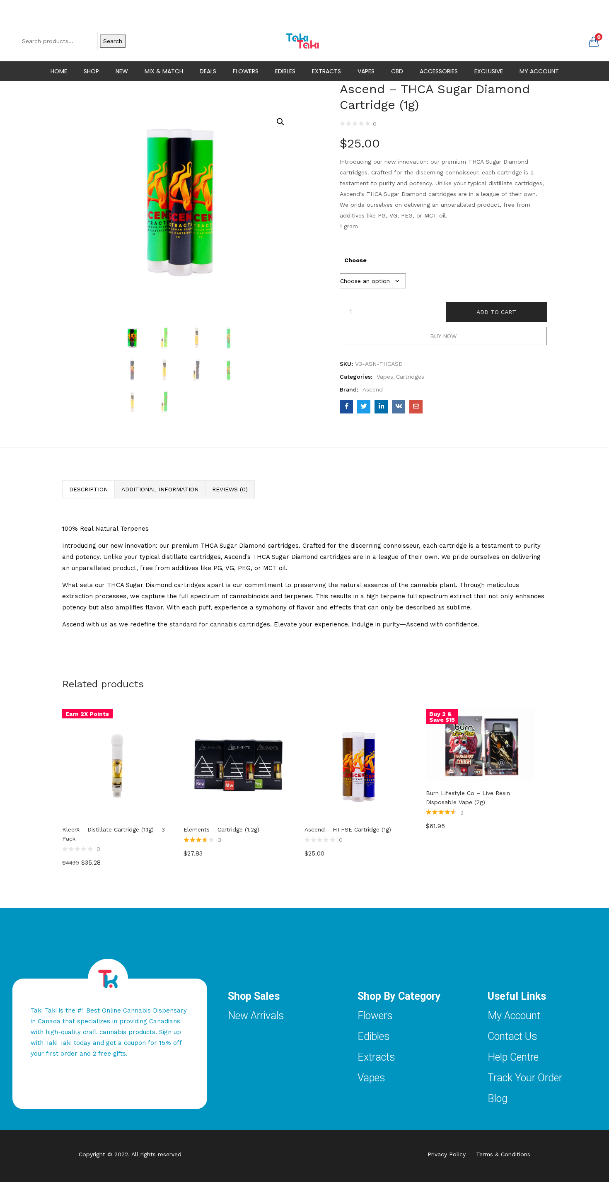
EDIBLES (285, 71)
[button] (594, 41)
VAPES (366, 71)
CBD (397, 71)
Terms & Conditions (503, 1154)
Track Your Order (525, 1078)
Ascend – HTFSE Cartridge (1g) (347, 829)
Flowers (375, 1016)
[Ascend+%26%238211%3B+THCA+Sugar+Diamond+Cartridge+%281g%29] (363, 406)
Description (88, 489)
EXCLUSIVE (488, 71)
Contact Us (512, 1036)
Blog (498, 1099)
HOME (59, 71)
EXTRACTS (326, 71)
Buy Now (443, 336)
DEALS (208, 71)
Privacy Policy (452, 1154)
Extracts (376, 1057)
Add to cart (496, 312)
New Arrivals (256, 1016)
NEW (122, 71)
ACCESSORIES (439, 71)
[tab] (88, 489)
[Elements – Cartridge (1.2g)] (238, 762)
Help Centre (513, 1057)
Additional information (159, 489)
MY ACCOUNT (539, 71)
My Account (514, 1016)
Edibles (374, 1036)
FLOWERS (246, 71)
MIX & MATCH (164, 71)
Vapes (385, 376)
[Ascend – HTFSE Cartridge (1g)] (358, 762)
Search (112, 41)
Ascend (372, 389)
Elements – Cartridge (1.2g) (221, 829)
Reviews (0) (230, 489)
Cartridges (410, 376)
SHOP (91, 71)
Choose (355, 260)
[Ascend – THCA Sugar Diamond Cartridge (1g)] (346, 406)
